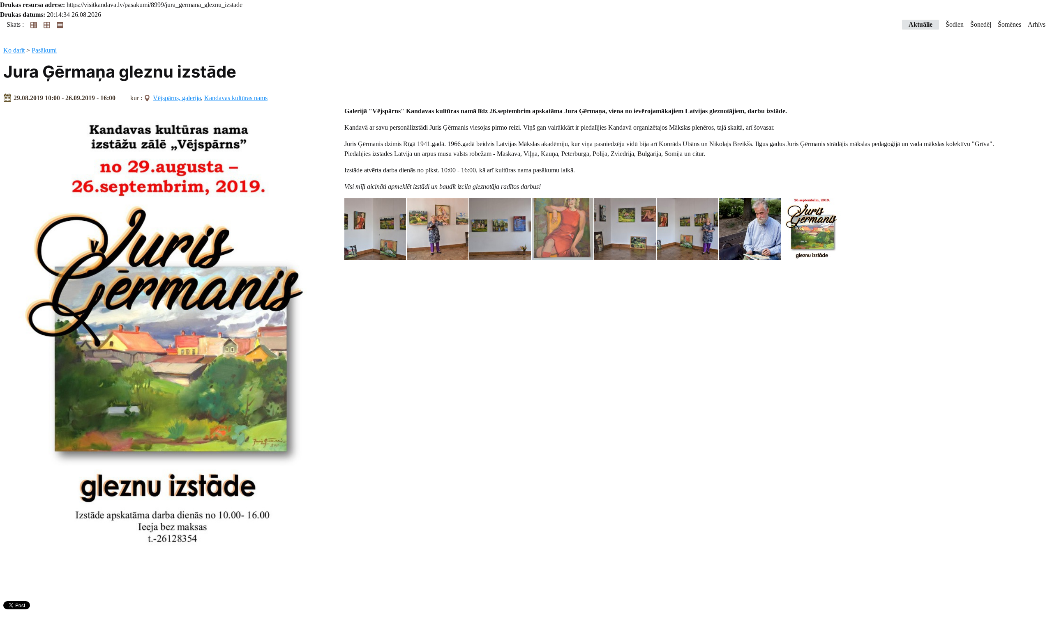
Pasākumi (44, 50)
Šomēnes (1009, 24)
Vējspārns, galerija (177, 97)
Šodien (955, 24)
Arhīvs (1036, 24)
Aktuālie (920, 24)
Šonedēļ (980, 24)
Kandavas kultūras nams (236, 97)
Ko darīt (14, 50)
